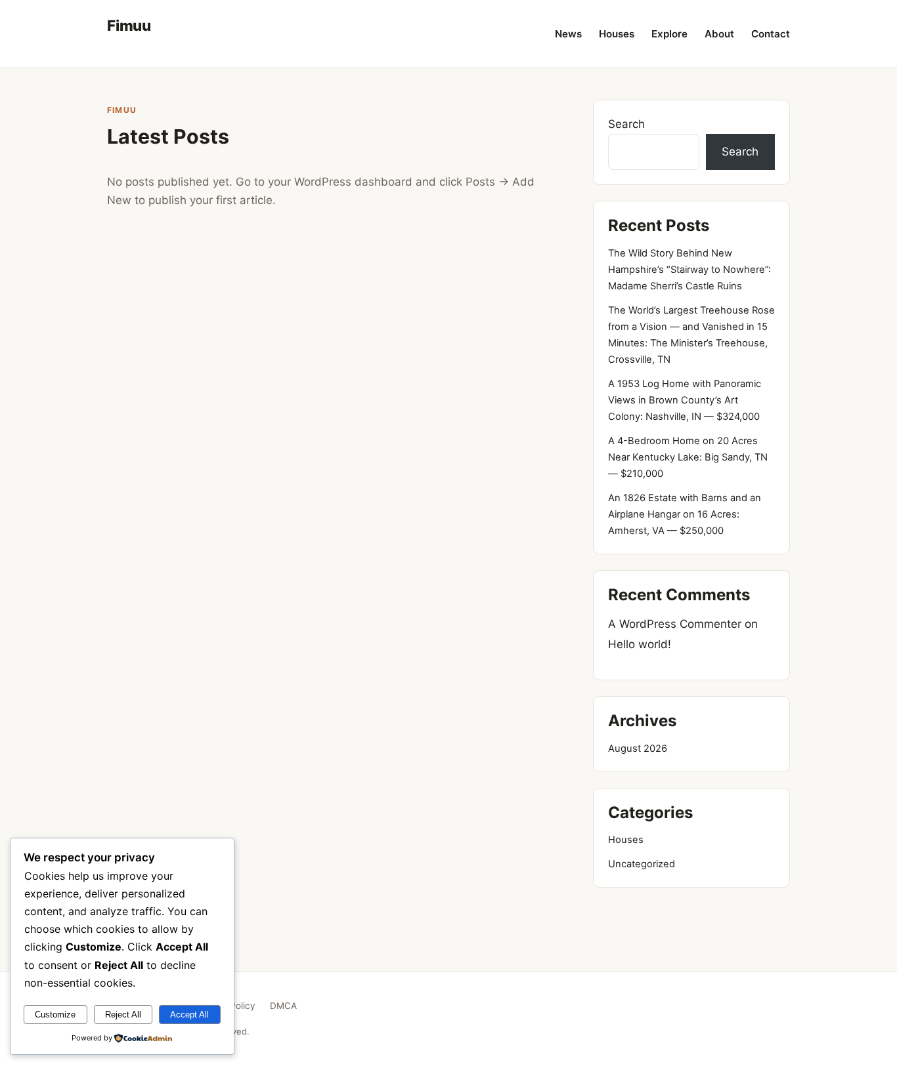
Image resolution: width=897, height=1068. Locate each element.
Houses (616, 34)
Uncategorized (641, 864)
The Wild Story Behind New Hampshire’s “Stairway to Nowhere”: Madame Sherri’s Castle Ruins (689, 269)
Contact (770, 34)
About (719, 34)
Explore (669, 34)
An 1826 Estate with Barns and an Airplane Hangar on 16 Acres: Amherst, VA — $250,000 (684, 514)
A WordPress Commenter (674, 623)
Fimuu (129, 25)
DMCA (283, 1005)
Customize (55, 1014)
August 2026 (637, 748)
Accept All (189, 1014)
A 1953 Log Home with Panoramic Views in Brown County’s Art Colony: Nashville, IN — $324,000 (684, 400)
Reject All (123, 1014)
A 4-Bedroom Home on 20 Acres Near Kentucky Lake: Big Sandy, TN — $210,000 (688, 457)
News (568, 34)
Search (626, 124)
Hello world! (639, 644)
